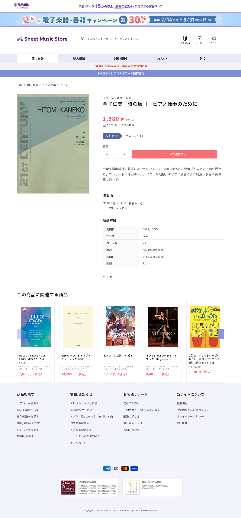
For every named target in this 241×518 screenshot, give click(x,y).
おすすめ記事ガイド (82, 423)
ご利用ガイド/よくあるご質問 (141, 410)
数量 (106, 146)
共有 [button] (109, 277)
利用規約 (182, 403)
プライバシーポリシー (190, 416)
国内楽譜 (37, 58)
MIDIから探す (25, 436)
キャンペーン (78, 443)
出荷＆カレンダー (134, 423)
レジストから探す (28, 429)
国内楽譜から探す (28, 410)
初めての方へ (131, 403)
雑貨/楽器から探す (28, 423)
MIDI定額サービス (81, 410)
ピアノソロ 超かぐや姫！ (118, 355)
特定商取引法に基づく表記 (193, 410)
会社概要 (182, 423)
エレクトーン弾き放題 (84, 403)
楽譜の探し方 (131, 416)
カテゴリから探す (28, 403)
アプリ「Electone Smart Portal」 (92, 416)
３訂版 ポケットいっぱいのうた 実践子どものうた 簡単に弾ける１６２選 (205, 359)
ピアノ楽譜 (49, 85)
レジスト (162, 58)
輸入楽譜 (79, 58)
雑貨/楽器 (120, 58)
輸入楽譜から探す (28, 416)
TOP (20, 85)
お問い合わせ (131, 429)
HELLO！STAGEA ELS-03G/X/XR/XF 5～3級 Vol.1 (33, 359)
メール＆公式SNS (81, 429)
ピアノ (64, 85)
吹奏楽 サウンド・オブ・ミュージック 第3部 (76, 357)
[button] (120, 38)
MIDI (203, 58)
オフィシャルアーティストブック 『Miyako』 (161, 357)
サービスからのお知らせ (85, 436)
